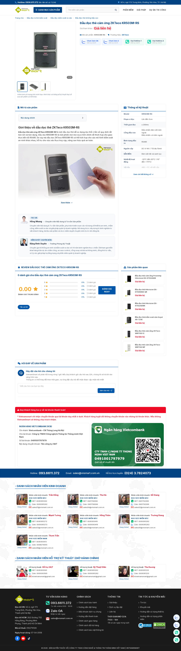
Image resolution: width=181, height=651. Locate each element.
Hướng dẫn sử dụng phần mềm (151, 617)
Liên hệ (112, 612)
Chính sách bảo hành (88, 602)
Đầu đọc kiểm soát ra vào (61, 18)
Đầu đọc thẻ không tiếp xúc (86, 18)
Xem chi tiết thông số (142, 174)
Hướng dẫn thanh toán (88, 616)
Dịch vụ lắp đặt (115, 607)
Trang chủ (19, 18)
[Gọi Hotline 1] (176, 632)
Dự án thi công (157, 10)
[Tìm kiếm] (116, 9)
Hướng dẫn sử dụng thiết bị (152, 612)
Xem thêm (65, 202)
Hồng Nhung (36, 221)
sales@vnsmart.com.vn (86, 473)
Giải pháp (141, 10)
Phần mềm (128, 10)
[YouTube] (23, 638)
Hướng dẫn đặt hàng (87, 607)
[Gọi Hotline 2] (176, 640)
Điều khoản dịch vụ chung (90, 612)
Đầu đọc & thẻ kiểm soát (37, 18)
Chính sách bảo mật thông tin (91, 630)
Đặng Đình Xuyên (38, 243)
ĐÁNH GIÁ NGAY (107, 290)
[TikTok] (29, 638)
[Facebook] (17, 638)
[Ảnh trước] (20, 51)
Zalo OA (57, 611)
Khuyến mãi (145, 607)
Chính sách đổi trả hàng (89, 625)
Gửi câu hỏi (104, 390)
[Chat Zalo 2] (176, 625)
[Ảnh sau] (70, 51)
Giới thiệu (113, 602)
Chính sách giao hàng (88, 621)
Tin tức (143, 602)
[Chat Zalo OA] (176, 617)
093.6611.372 (49, 473)
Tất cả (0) (24, 307)
